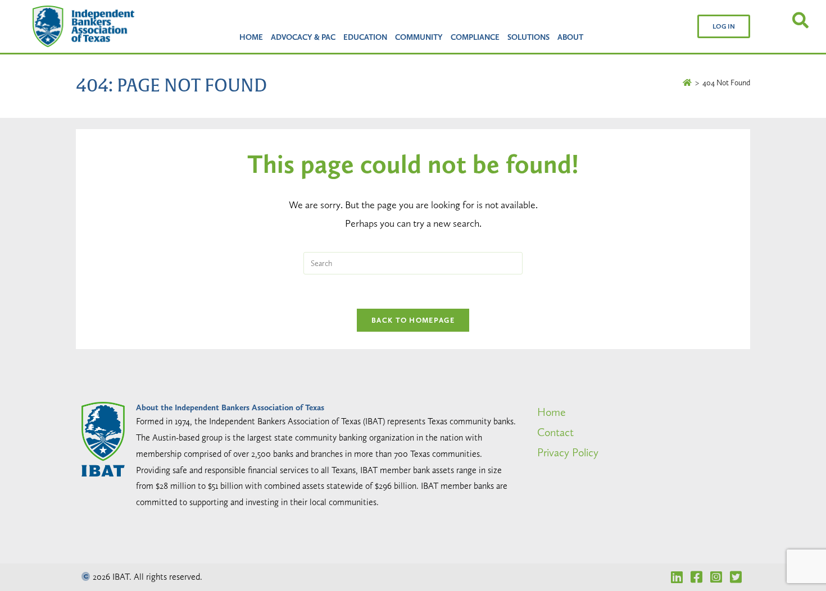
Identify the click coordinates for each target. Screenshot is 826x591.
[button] (723, 26)
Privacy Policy (567, 452)
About (570, 37)
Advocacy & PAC (303, 37)
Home (251, 37)
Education (365, 37)
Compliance (475, 37)
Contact (555, 432)
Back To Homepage (413, 320)
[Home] (687, 82)
